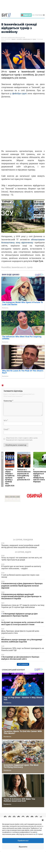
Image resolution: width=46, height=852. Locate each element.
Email (6, 429)
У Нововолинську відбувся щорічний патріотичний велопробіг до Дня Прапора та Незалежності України (21, 596)
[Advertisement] (23, 6)
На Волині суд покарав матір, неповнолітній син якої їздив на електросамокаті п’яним (22, 623)
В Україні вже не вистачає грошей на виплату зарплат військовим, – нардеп (21, 567)
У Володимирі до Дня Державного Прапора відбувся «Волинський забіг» (20, 658)
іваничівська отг (27, 39)
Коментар (8, 401)
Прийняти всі (23, 841)
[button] (43, 820)
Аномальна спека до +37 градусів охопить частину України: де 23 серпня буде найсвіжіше (22, 606)
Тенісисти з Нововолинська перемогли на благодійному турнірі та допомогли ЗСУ (23, 475)
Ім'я (6, 420)
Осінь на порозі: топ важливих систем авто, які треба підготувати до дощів (21, 559)
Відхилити (23, 847)
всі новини (23, 664)
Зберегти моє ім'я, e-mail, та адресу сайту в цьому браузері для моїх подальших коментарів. (22, 439)
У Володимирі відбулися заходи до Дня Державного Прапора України (19, 615)
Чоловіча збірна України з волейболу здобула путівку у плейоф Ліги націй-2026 (9, 478)
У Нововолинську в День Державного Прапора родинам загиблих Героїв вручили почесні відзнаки (22, 585)
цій (36, 834)
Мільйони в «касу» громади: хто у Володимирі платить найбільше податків (21, 641)
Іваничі (14, 39)
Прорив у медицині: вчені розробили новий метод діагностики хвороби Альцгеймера (20, 546)
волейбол (19, 39)
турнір (34, 39)
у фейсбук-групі (18, 93)
